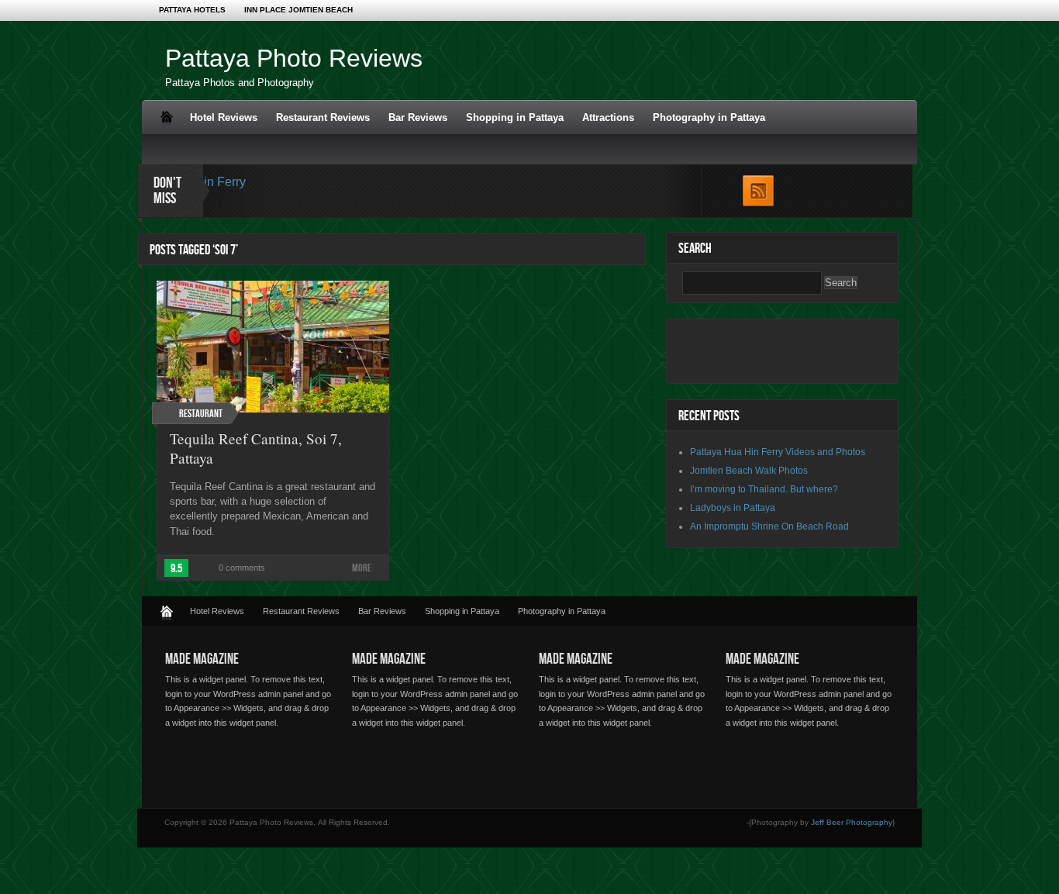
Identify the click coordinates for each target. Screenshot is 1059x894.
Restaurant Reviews (323, 117)
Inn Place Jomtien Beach (298, 9)
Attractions (608, 117)
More (361, 568)
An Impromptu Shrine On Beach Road (769, 526)
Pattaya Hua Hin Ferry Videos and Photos (777, 452)
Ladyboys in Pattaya (732, 507)
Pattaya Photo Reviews (294, 58)
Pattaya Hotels (192, 9)
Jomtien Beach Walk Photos (749, 470)
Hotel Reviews (223, 117)
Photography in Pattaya (709, 117)
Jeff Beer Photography (851, 822)
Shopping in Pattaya (515, 117)
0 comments (242, 567)
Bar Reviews (417, 117)
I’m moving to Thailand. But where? (764, 489)
